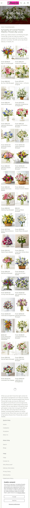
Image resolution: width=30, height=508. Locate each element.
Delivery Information (8, 468)
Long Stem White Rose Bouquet (22, 252)
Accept (14, 496)
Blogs (4, 448)
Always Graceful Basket (22, 188)
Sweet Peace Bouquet (21, 231)
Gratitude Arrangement (8, 315)
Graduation (6, 428)
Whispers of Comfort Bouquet (21, 126)
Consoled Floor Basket (7, 380)
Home (2, 27)
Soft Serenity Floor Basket (20, 295)
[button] (21, 3)
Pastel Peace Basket (7, 252)
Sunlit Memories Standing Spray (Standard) (6, 338)
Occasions (6, 431)
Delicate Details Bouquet (5, 168)
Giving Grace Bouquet (7, 294)
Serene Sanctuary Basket (6, 189)
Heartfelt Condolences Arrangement (21, 105)
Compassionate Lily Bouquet (21, 337)
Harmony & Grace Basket (20, 274)
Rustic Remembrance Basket (7, 231)
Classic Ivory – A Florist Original (22, 83)
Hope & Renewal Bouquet (19, 147)
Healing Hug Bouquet (7, 210)
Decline (14, 500)
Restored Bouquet (6, 104)
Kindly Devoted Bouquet (19, 359)
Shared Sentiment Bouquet (20, 316)
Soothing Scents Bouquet (6, 147)
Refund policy (6, 475)
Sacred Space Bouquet (7, 359)
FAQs (4, 457)
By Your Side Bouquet (7, 83)
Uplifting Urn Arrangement (19, 381)
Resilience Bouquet (6, 273)
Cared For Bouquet (20, 63)
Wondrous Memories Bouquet (21, 168)
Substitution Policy (8, 478)
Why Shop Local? (7, 464)
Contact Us (6, 461)
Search (5, 444)
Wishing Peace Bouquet (19, 210)
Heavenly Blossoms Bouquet (6, 126)
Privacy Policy (21, 492)
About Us (5, 435)
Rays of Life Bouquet (7, 63)
